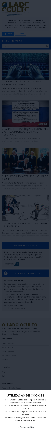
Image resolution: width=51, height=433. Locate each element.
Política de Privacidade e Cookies (31, 419)
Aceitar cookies (26, 427)
